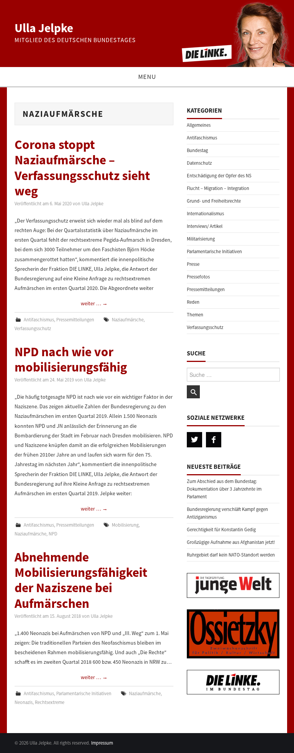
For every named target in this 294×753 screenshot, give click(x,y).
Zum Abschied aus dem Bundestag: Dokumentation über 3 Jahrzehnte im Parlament (224, 488)
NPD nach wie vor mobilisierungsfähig (71, 359)
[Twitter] (194, 439)
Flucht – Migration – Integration (218, 188)
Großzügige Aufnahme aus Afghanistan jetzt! (231, 542)
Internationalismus (205, 213)
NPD (53, 534)
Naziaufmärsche (128, 319)
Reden (193, 302)
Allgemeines (199, 125)
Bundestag (197, 150)
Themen (195, 315)
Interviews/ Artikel (204, 226)
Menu (147, 76)
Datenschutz (199, 163)
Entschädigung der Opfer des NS (219, 175)
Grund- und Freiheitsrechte (214, 201)
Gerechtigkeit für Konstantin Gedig (221, 529)
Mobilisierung (125, 525)
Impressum (102, 743)
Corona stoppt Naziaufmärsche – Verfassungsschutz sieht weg (82, 167)
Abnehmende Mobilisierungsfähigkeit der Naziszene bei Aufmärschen (81, 580)
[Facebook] (213, 439)
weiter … (94, 303)
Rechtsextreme (49, 702)
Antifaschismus (39, 319)
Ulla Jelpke (44, 28)
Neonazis (24, 702)
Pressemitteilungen (75, 319)
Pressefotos (198, 277)
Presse (193, 264)
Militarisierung (201, 239)
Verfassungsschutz (33, 328)
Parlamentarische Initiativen (83, 693)
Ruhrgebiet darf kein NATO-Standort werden (231, 555)
